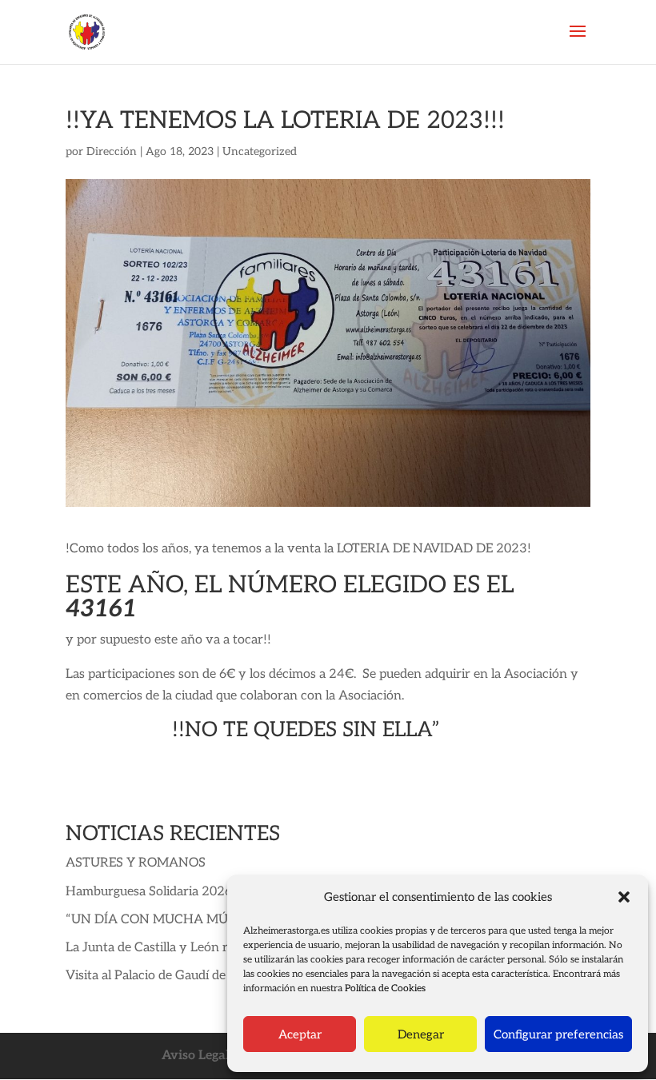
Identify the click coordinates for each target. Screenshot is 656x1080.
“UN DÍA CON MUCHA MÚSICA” (164, 919)
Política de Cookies (385, 988)
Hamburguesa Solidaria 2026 (149, 891)
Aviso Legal (196, 1055)
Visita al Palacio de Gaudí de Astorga (170, 975)
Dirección (111, 151)
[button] (624, 897)
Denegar (421, 1034)
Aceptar (300, 1034)
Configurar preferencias (558, 1034)
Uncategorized (259, 151)
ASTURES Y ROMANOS (136, 863)
